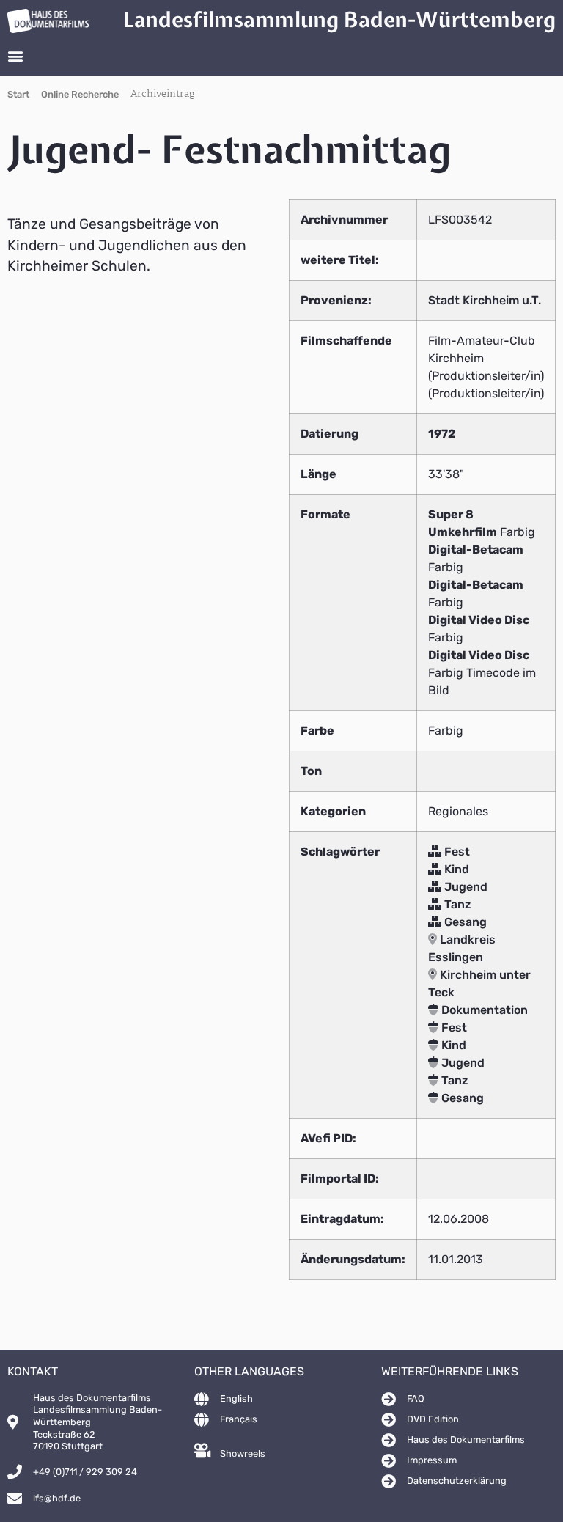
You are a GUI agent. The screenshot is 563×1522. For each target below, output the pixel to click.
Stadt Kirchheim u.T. (484, 300)
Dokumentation (483, 1010)
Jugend (464, 887)
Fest (455, 852)
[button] (15, 56)
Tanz (456, 904)
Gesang (464, 922)
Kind (455, 869)
